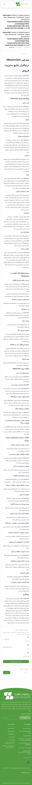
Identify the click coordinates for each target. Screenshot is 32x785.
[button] (4, 4)
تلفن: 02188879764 (25, 772)
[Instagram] (24, 776)
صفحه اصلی (26, 47)
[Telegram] (18, 776)
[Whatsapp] (8, 776)
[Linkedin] (13, 776)
